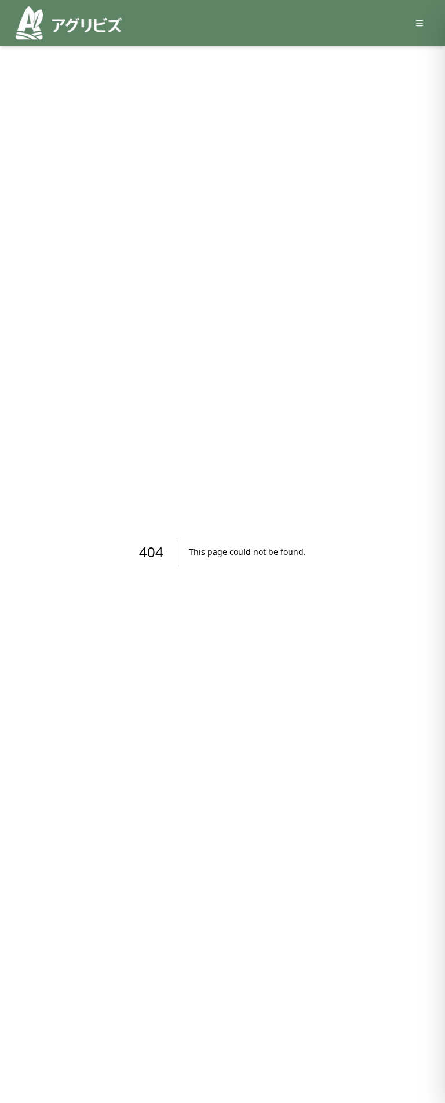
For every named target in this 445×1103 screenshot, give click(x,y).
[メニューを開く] (419, 23)
